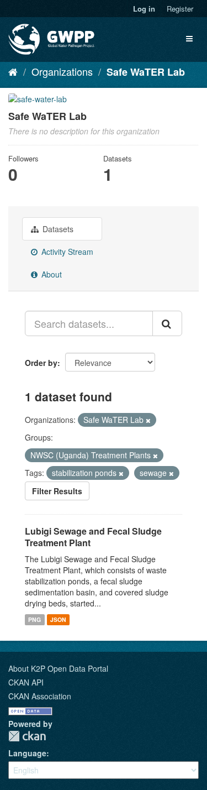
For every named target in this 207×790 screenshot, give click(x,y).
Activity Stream (66, 251)
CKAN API (26, 682)
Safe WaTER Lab (146, 72)
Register (180, 8)
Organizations (62, 71)
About (50, 274)
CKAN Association (39, 696)
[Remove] (148, 420)
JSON (58, 619)
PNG (34, 619)
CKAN (27, 736)
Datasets (56, 228)
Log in (144, 8)
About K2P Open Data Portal (58, 668)
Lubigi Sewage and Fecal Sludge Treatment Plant (93, 537)
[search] (167, 323)
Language (27, 752)
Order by (41, 362)
